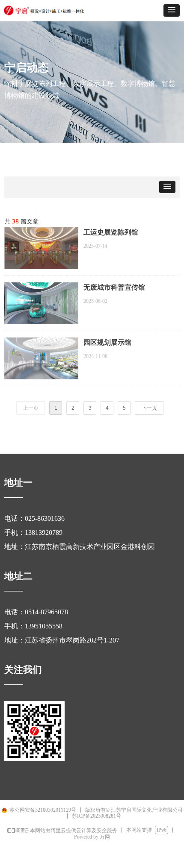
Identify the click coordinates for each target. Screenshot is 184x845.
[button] (171, 10)
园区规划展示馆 (107, 342)
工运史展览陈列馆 (110, 232)
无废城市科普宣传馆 (114, 287)
